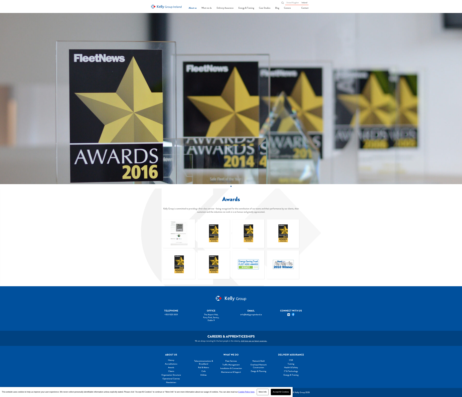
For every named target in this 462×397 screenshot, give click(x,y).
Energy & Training (246, 8)
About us (193, 8)
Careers (287, 8)
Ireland (304, 2)
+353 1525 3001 (171, 314)
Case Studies (264, 8)
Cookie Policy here (246, 392)
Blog (277, 8)
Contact (304, 8)
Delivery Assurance (225, 8)
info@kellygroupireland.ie (251, 314)
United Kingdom (292, 2)
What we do (206, 8)
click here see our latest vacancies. (254, 341)
